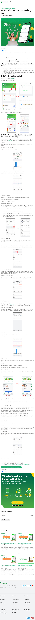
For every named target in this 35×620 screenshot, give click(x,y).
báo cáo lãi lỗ (4, 511)
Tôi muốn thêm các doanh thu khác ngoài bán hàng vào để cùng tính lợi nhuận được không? (16, 464)
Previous (3, 515)
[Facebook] (23, 586)
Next (32, 515)
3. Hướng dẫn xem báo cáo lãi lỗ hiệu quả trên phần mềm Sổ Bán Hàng (17, 61)
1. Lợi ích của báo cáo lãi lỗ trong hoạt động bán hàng (15, 59)
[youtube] (32, 586)
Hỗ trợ (2, 8)
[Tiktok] (28, 586)
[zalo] (26, 586)
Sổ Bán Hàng (13, 78)
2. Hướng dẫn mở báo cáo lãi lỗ (11, 60)
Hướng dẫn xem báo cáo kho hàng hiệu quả (25, 566)
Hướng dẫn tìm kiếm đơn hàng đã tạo (7, 566)
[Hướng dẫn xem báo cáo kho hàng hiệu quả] (26, 559)
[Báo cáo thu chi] (26, 537)
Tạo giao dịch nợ (3, 544)
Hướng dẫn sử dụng (7, 8)
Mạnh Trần (11, 15)
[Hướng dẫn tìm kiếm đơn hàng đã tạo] (9, 559)
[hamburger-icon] (11, 2)
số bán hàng (12, 304)
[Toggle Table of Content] (27, 58)
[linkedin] (30, 586)
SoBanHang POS (12, 8)
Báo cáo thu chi (20, 544)
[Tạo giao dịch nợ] (9, 537)
